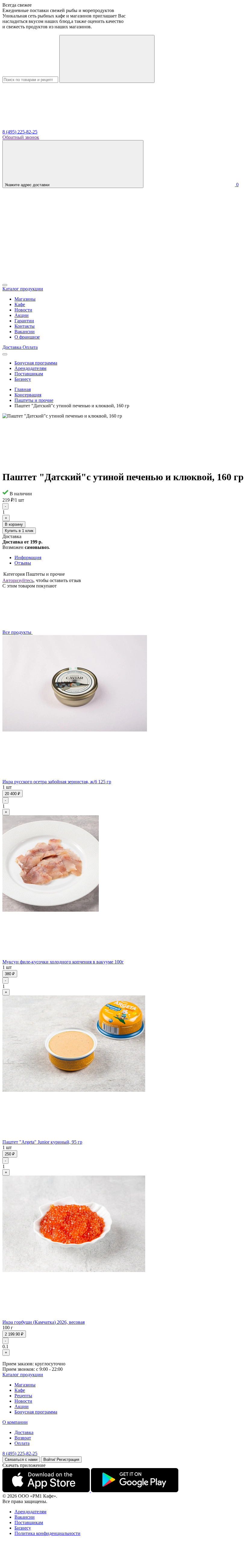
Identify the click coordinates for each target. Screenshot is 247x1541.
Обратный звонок (20, 137)
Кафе (19, 304)
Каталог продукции (22, 1374)
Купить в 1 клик (19, 530)
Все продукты (17, 632)
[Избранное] (47, 277)
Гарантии (24, 320)
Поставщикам (28, 373)
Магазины (25, 299)
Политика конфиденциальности (47, 1533)
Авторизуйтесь (17, 580)
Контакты (24, 326)
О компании (15, 1422)
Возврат (22, 1437)
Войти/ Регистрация (61, 1459)
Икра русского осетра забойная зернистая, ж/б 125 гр (56, 781)
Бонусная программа (35, 362)
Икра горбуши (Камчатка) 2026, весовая (43, 1322)
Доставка (23, 1432)
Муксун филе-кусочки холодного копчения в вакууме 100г (63, 961)
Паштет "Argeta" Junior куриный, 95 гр (42, 1142)
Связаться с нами (21, 1459)
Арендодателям (30, 368)
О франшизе (27, 337)
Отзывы (22, 562)
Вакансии (24, 331)
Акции (21, 315)
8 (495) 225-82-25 (19, 131)
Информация (27, 557)
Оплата (22, 1443)
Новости (23, 309)
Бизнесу (22, 379)
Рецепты (23, 1395)
